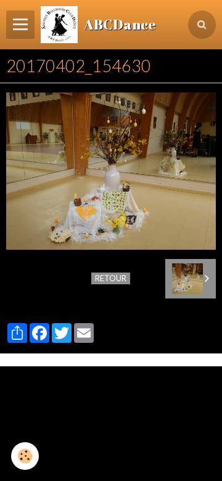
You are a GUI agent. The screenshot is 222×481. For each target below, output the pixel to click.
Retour (110, 278)
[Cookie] (25, 456)
